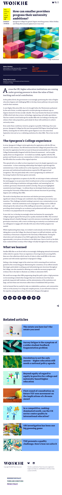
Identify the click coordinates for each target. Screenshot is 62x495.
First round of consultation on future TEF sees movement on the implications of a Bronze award (38, 395)
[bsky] (30, 463)
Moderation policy (14, 478)
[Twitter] (53, 2)
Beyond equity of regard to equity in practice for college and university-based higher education (40, 377)
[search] (56, 2)
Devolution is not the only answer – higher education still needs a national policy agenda (39, 360)
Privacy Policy (12, 484)
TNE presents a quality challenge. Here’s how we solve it (40, 442)
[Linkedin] (33, 463)
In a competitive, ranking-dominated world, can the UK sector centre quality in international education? (38, 412)
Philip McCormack (9, 79)
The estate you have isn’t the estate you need (37, 328)
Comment (6, 21)
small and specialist (40, 71)
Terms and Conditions (15, 481)
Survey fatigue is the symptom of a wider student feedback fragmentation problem (40, 345)
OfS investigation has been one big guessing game (39, 427)
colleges (35, 68)
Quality (35, 69)
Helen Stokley (8, 66)
